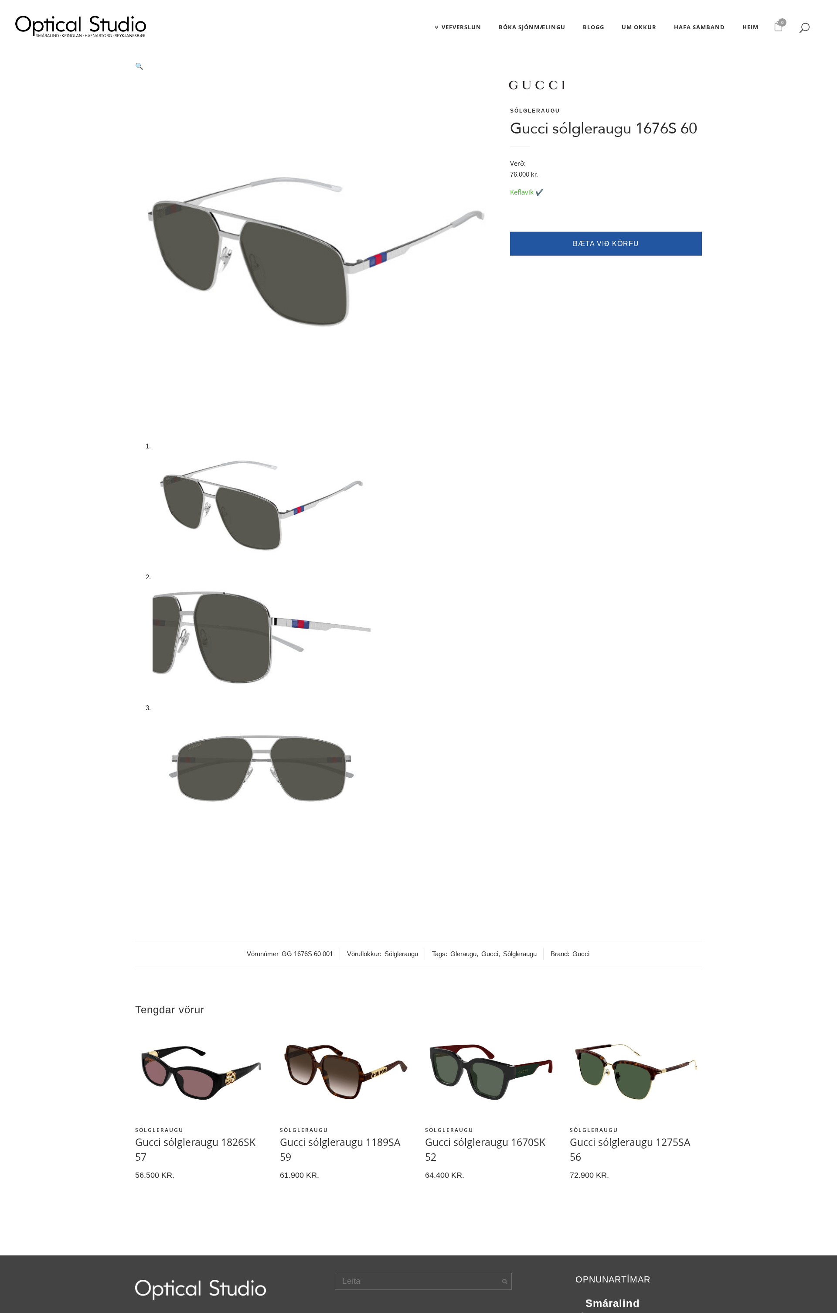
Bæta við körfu (606, 243)
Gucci (489, 953)
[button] (316, 66)
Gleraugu (463, 953)
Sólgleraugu (535, 111)
